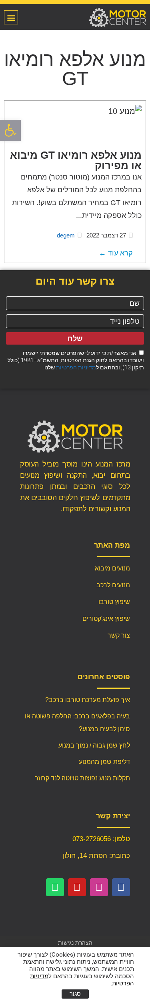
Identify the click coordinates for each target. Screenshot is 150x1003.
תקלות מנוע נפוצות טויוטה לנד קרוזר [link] (82, 778)
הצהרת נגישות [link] (75, 942)
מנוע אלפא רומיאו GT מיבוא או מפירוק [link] (76, 160)
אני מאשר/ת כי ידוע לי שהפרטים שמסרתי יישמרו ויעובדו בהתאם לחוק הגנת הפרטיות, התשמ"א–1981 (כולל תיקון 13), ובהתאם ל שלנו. (76, 360)
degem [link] (66, 235)
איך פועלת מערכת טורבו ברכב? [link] (87, 699)
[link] (10, 130)
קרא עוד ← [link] (116, 253)
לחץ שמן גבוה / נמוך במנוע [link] (94, 745)
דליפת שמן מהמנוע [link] (104, 761)
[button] (11, 17)
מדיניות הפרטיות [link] (76, 367)
